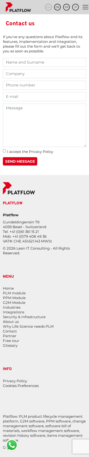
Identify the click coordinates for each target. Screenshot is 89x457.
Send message (20, 161)
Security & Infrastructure (24, 317)
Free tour (11, 340)
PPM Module (14, 298)
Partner (9, 336)
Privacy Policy (41, 151)
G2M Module (14, 302)
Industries (11, 307)
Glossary (10, 345)
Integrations (13, 312)
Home (8, 288)
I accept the (30, 151)
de (57, 7)
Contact (10, 331)
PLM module (14, 293)
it (76, 7)
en (48, 7)
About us (11, 321)
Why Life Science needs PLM (28, 326)
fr (66, 7)
